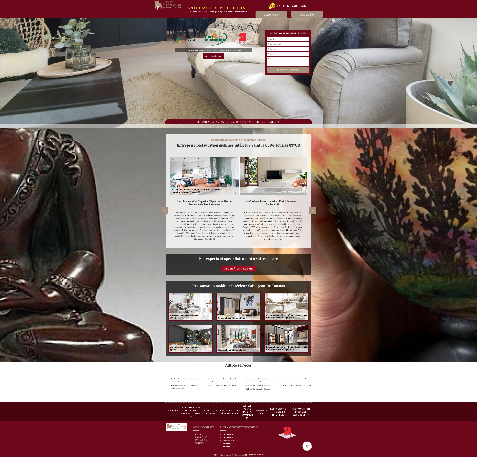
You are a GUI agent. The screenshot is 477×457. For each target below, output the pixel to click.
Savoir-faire (201, 437)
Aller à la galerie (238, 268)
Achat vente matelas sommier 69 (247, 412)
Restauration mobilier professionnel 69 (191, 411)
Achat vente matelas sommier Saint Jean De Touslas (185, 386)
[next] (312, 210)
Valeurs (198, 434)
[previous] (164, 210)
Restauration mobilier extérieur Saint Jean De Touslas (185, 380)
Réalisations (201, 440)
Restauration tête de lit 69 (229, 411)
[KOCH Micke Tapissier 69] (167, 5)
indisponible (271, 15)
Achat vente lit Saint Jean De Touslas (297, 385)
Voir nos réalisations (213, 56)
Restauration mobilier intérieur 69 (279, 412)
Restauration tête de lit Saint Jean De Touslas (223, 380)
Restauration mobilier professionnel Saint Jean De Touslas (259, 380)
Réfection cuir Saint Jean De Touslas (222, 385)
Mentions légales (238, 455)
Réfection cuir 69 (210, 411)
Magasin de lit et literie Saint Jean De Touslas (297, 380)
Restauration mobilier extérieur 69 (301, 412)
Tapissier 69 (172, 411)
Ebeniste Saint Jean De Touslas (257, 385)
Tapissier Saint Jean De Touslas (257, 389)
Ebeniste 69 (261, 411)
